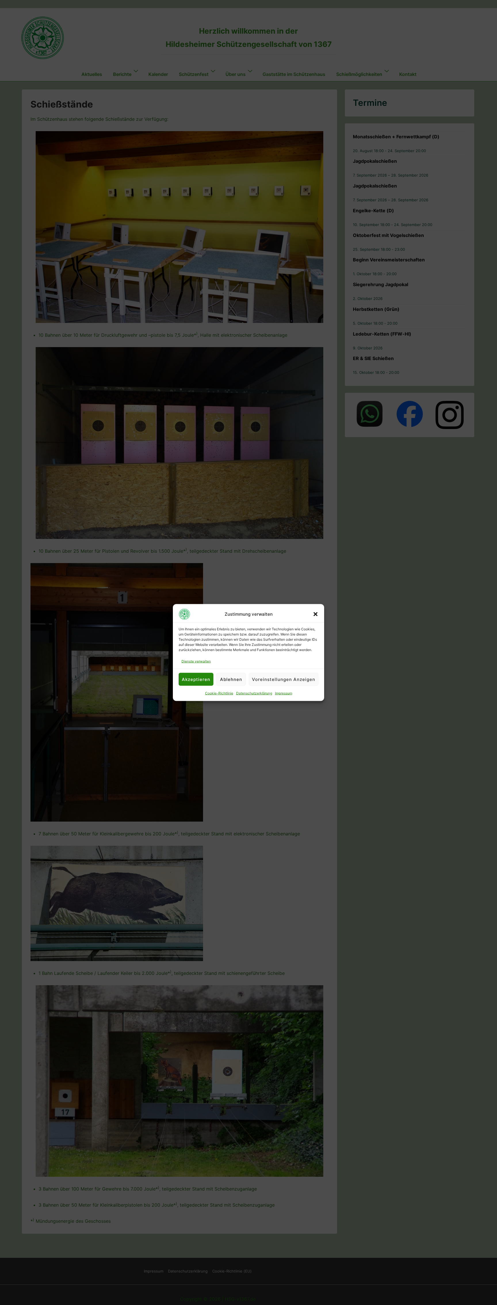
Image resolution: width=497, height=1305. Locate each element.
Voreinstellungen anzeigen (283, 679)
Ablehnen (231, 679)
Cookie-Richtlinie (219, 693)
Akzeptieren (196, 679)
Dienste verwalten (196, 661)
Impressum (283, 693)
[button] (315, 614)
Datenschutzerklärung (254, 693)
